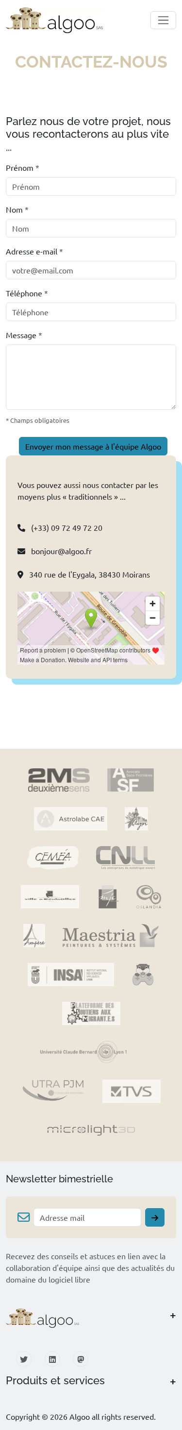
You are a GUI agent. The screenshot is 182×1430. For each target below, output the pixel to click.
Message (24, 335)
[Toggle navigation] (163, 20)
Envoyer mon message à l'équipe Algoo (93, 446)
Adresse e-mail (34, 251)
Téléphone (27, 293)
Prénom (22, 167)
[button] (91, 1318)
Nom (17, 209)
